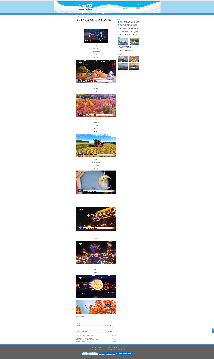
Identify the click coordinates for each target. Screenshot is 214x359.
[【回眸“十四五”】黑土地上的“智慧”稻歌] (123, 41)
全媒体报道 (84, 16)
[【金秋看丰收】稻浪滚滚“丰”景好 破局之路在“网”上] (134, 41)
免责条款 (113, 347)
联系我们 (96, 347)
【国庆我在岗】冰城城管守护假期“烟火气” (126, 50)
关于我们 (91, 347)
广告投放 (104, 347)
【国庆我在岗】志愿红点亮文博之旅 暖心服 (126, 49)
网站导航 (122, 347)
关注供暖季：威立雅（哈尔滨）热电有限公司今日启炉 (84, 335)
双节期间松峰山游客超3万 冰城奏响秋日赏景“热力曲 (129, 24)
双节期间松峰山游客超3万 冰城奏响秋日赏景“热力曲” (84, 338)
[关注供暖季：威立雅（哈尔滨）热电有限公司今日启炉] (123, 59)
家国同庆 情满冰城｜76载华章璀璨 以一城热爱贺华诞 (129, 22)
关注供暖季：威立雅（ (123, 61)
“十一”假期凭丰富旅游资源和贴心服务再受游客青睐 (129, 27)
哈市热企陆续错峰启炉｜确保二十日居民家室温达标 (129, 28)
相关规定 (86, 331)
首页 (79, 16)
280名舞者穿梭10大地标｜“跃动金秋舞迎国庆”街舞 (129, 31)
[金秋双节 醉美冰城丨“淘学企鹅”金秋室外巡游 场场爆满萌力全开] (134, 66)
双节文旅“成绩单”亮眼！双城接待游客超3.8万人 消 (129, 34)
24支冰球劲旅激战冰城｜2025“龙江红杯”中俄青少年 (129, 32)
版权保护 (100, 347)
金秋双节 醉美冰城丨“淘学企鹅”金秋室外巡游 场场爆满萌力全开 (86, 339)
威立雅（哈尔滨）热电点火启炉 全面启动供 (126, 46)
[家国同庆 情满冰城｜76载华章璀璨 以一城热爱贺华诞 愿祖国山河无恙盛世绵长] (134, 59)
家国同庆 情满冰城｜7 (134, 61)
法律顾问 (109, 347)
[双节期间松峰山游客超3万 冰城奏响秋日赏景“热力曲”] (123, 66)
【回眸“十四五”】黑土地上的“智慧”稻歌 (82, 341)
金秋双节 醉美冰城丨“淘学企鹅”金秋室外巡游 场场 (129, 25)
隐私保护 (118, 347)
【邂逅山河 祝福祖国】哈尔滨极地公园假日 (126, 47)
